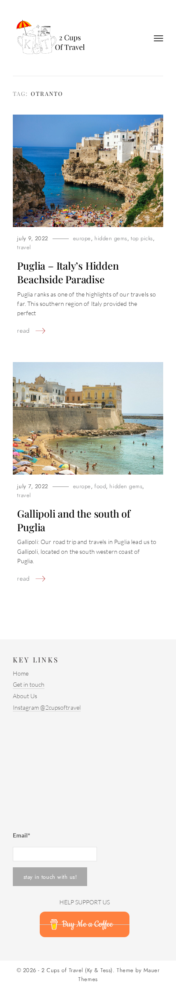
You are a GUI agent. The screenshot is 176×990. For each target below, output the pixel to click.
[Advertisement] (66, 768)
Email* (21, 835)
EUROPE (82, 238)
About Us (25, 695)
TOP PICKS (142, 238)
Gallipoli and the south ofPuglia (73, 520)
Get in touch (28, 684)
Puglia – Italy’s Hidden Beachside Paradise (67, 272)
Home (21, 673)
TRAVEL (24, 247)
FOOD (100, 486)
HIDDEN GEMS (110, 238)
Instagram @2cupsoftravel (47, 707)
